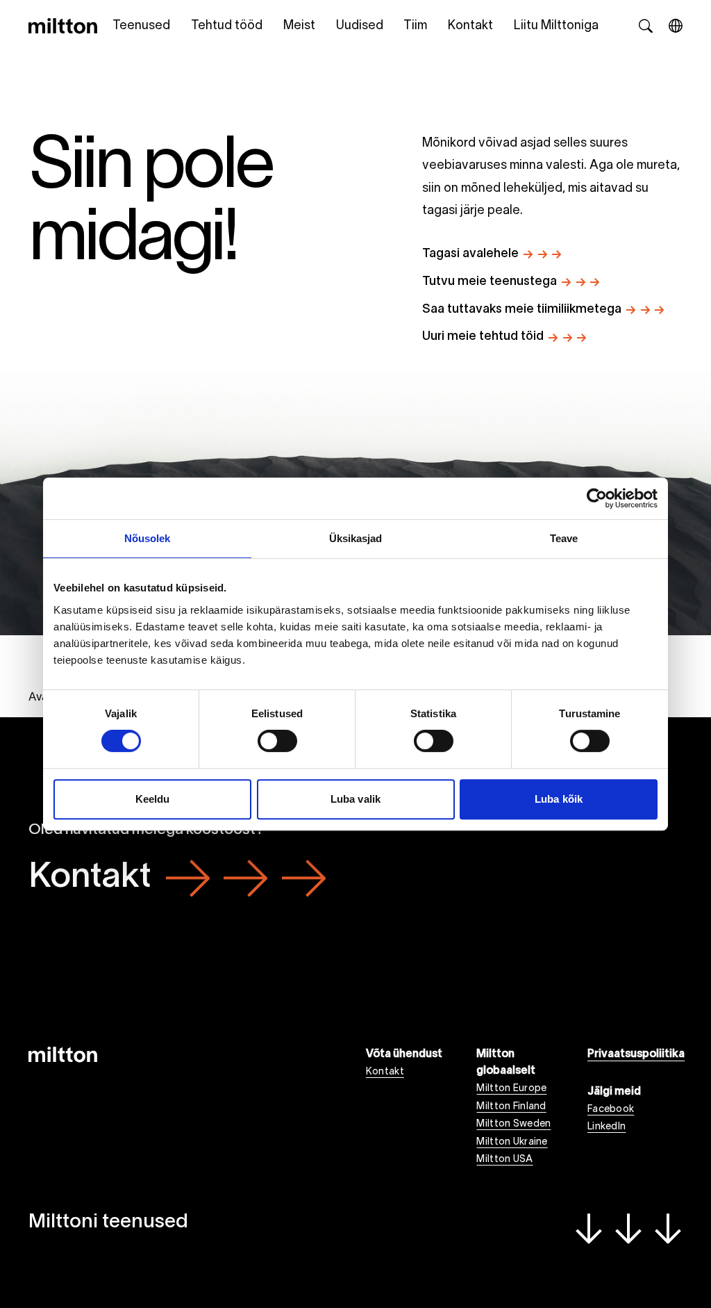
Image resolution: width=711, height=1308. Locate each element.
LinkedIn (606, 1126)
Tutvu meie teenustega (489, 282)
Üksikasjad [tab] (356, 538)
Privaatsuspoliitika (635, 1054)
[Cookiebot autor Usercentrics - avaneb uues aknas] (597, 498)
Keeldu (152, 799)
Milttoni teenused (108, 1222)
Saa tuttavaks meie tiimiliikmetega (521, 310)
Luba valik (355, 799)
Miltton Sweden (513, 1124)
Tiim (415, 26)
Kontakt (470, 26)
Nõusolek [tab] (147, 538)
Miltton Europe (511, 1088)
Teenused (141, 26)
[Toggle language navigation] (676, 26)
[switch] (277, 741)
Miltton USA (504, 1159)
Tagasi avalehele (470, 254)
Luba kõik (559, 799)
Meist (299, 26)
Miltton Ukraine (511, 1142)
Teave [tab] (564, 538)
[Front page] (62, 25)
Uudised (359, 26)
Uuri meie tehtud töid (483, 337)
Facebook (610, 1109)
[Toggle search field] (646, 26)
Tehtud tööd (226, 26)
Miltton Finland (511, 1106)
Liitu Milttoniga (556, 26)
